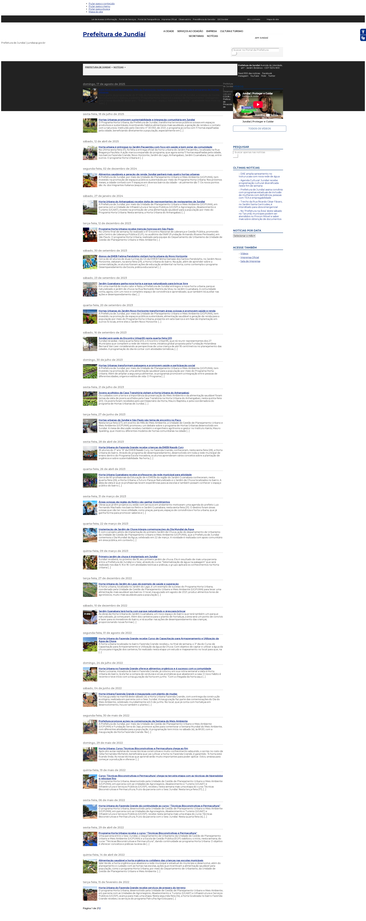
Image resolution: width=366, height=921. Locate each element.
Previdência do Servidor (204, 19)
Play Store (276, 38)
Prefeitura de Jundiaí (114, 34)
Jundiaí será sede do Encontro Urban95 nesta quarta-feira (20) (135, 338)
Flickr (276, 30)
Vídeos (244, 253)
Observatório (185, 19)
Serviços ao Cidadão (190, 31)
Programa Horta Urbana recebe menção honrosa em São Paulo (136, 229)
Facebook (267, 73)
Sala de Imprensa (250, 261)
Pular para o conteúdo (102, 3)
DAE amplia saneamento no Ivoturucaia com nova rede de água (259, 175)
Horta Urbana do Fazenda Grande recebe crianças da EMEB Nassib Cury (141, 447)
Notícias (212, 36)
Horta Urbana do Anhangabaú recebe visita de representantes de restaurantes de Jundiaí (152, 201)
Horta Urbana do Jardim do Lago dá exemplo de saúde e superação (139, 584)
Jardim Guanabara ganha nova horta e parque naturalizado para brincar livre (143, 283)
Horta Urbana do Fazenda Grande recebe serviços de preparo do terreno (142, 887)
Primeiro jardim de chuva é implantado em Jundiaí (128, 556)
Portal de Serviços (127, 19)
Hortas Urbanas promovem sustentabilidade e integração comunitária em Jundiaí (147, 119)
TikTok (262, 30)
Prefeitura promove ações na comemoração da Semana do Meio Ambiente (143, 721)
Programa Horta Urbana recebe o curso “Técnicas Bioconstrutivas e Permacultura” (148, 833)
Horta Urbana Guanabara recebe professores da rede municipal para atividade (145, 474)
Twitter (271, 76)
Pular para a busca (99, 9)
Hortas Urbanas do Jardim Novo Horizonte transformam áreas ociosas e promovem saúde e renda (157, 311)
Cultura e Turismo (231, 31)
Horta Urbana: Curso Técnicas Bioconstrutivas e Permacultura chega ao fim (143, 748)
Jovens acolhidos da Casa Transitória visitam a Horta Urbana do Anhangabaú (144, 392)
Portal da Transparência (149, 19)
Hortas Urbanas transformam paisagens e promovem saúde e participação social (147, 365)
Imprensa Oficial (169, 19)
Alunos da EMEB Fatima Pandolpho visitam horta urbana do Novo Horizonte (143, 256)
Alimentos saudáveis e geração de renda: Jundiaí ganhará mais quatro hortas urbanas (149, 174)
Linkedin (271, 30)
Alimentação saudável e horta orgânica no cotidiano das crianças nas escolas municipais (151, 860)
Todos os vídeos (259, 128)
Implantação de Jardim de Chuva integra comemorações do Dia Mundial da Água (146, 529)
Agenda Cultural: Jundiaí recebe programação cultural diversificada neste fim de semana (259, 183)
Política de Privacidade (227, 103)
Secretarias (196, 36)
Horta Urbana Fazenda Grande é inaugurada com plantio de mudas (138, 694)
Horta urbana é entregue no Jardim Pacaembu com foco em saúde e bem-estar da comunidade (155, 147)
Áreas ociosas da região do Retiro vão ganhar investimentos (134, 502)
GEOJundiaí (222, 19)
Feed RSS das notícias (249, 73)
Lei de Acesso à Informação (104, 19)
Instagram (257, 30)
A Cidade (168, 31)
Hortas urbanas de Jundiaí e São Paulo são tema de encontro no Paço (140, 420)
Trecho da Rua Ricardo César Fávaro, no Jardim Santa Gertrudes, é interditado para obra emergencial (260, 204)
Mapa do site (96, 11)
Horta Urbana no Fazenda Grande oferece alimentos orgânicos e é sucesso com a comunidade (155, 668)
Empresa (211, 31)
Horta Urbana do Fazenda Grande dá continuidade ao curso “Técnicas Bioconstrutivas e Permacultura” (159, 805)
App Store (271, 38)
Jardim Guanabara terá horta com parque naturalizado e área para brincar (142, 611)
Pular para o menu (99, 6)
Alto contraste (253, 19)
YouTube (266, 30)
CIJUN (226, 96)
